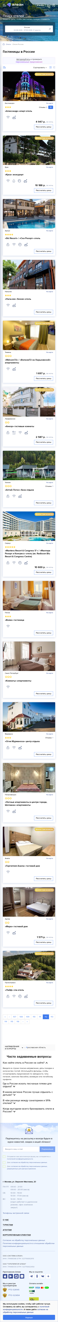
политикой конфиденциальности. (20, 1159)
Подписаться (47, 1149)
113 (52, 1017)
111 (40, 1017)
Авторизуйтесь (23, 59)
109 (27, 1017)
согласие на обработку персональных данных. (29, 1162)
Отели (8, 44)
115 (12, 1021)
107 (14, 1017)
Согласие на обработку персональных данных (24, 1240)
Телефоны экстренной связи (16, 1213)
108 (21, 1017)
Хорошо (29, 1317)
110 (34, 1017)
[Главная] (4, 44)
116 (18, 1021)
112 (46, 1017)
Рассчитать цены (43, 127)
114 (6, 1021)
